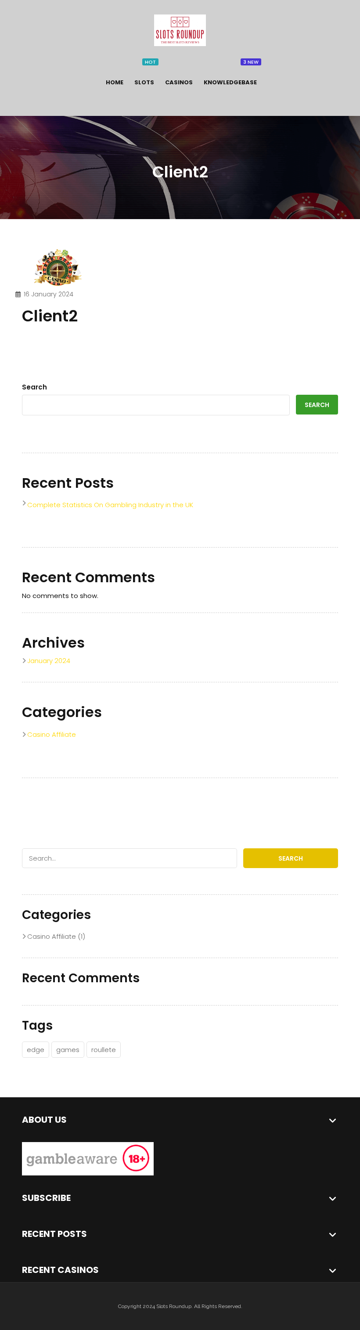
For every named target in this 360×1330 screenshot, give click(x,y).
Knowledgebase (230, 82)
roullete (103, 1049)
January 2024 (48, 660)
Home (114, 82)
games (67, 1049)
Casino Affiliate (51, 734)
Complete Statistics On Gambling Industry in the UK (110, 504)
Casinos (179, 82)
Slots (144, 82)
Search (34, 387)
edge (35, 1049)
